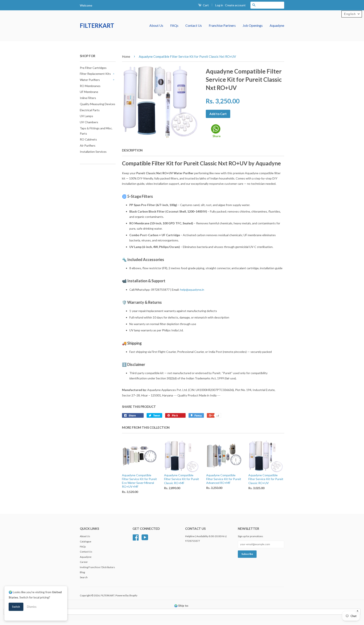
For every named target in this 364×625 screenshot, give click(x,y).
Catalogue (85, 541)
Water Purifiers (90, 80)
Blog (82, 572)
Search (84, 577)
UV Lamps (86, 116)
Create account (235, 5)
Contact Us (193, 25)
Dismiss (31, 606)
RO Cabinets (88, 139)
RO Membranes (90, 86)
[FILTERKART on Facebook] (135, 536)
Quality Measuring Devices (97, 104)
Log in (219, 5)
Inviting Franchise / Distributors (97, 567)
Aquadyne (277, 25)
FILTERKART (97, 25)
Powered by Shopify (126, 595)
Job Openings (253, 25)
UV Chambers (89, 122)
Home (126, 56)
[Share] (215, 129)
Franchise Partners (222, 25)
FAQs (174, 25)
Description (132, 150)
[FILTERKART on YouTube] (145, 536)
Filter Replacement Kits (95, 73)
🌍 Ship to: (181, 605)
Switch (16, 606)
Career (84, 561)
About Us (156, 25)
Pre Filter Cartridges (93, 68)
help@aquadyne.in (192, 289)
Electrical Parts (90, 110)
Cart (205, 5)
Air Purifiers (87, 145)
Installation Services (93, 151)
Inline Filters (88, 98)
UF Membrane (89, 92)
